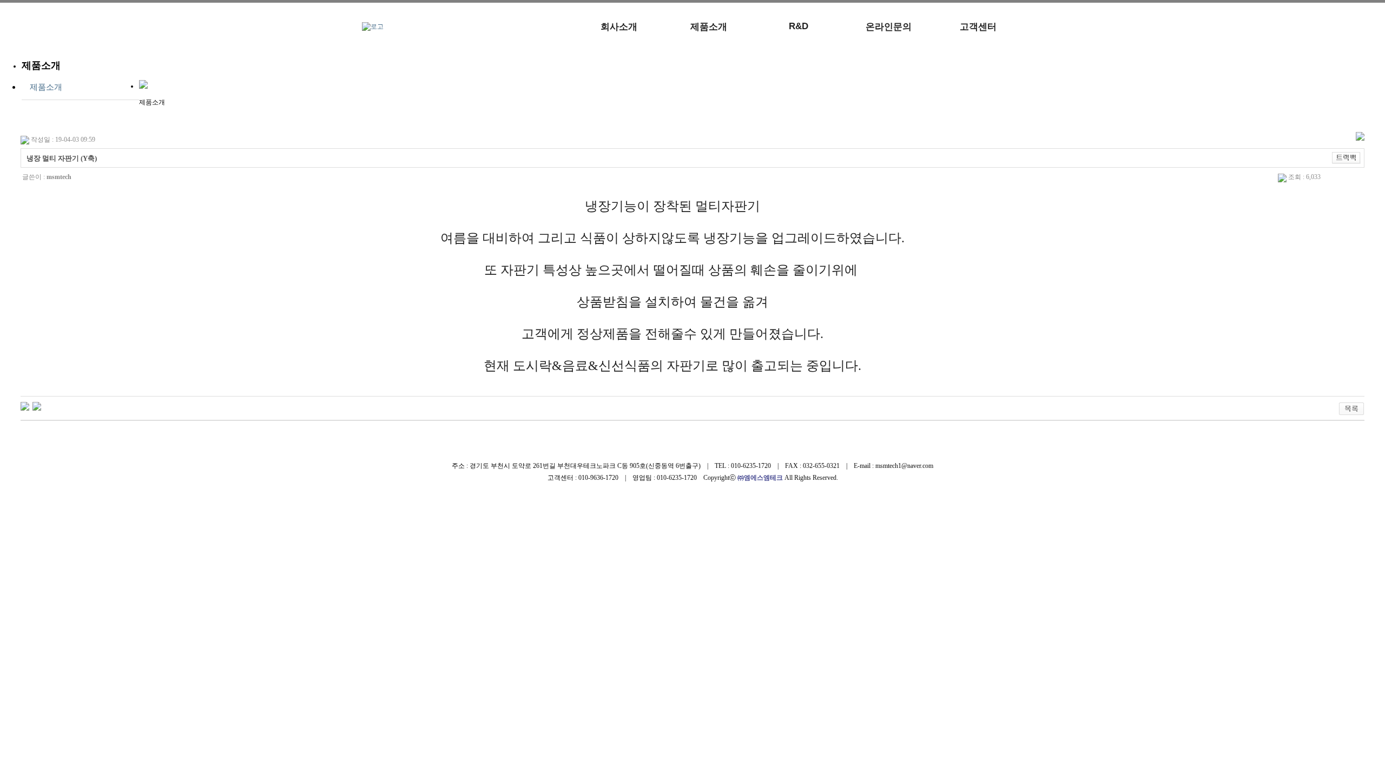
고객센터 (978, 27)
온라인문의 (889, 27)
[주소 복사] (1346, 157)
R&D (798, 26)
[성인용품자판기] (25, 406)
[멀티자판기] (36, 406)
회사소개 (619, 27)
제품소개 (708, 27)
